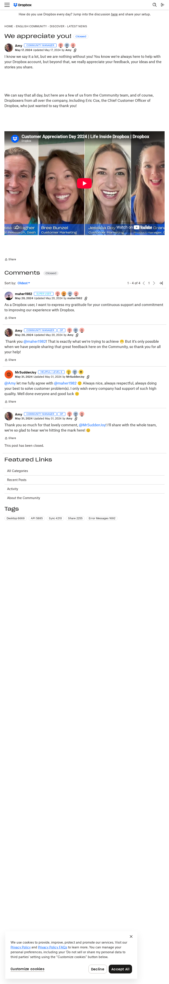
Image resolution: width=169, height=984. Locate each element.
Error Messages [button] (102, 518)
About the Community (23, 498)
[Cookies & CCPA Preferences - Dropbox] (71, 955)
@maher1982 (35, 341)
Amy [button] (18, 45)
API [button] (37, 518)
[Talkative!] (75, 372)
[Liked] (81, 372)
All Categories (17, 471)
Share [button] (75, 518)
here (114, 14)
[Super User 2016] (64, 294)
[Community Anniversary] (69, 372)
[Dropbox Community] (22, 5)
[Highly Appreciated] (73, 46)
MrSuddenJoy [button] (25, 372)
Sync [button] (55, 518)
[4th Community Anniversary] (61, 46)
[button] (8, 47)
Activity (12, 489)
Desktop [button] (16, 518)
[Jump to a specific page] (161, 283)
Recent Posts (16, 480)
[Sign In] (163, 5)
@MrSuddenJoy (92, 425)
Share (10, 260)
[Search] (155, 5)
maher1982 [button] (23, 294)
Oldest (23, 283)
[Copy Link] (75, 50)
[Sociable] (67, 46)
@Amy (10, 383)
